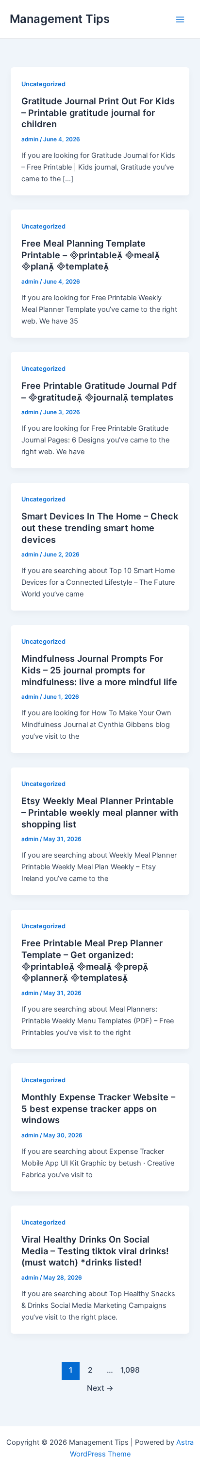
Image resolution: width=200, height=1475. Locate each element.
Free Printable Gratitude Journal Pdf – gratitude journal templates (99, 391)
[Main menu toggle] (180, 19)
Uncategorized (43, 84)
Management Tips (60, 19)
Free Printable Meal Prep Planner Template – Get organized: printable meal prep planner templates (92, 960)
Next (100, 1388)
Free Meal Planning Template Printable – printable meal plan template (90, 254)
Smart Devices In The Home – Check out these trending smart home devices (99, 527)
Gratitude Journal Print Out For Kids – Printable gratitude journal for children (98, 112)
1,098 (129, 1370)
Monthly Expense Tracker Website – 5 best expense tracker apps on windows (98, 1108)
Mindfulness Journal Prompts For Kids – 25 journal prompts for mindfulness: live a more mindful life (99, 670)
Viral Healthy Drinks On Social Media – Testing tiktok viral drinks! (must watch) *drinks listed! (95, 1250)
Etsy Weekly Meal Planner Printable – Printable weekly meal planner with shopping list (99, 812)
